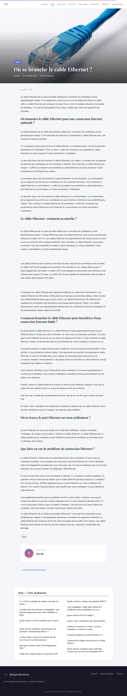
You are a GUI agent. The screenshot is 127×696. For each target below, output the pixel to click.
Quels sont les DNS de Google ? (80, 615)
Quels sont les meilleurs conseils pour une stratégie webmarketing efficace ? (37, 630)
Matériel (105, 4)
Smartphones (117, 4)
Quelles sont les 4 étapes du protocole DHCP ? (87, 601)
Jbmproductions (19, 674)
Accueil (45, 4)
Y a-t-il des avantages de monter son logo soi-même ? (39, 602)
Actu (53, 4)
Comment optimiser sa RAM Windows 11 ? (85, 635)
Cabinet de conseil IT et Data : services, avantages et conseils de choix (84, 627)
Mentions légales (107, 674)
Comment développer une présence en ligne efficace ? (86, 641)
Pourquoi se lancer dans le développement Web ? (37, 646)
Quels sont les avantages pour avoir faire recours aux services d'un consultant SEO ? (85, 650)
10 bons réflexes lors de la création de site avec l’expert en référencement (37, 638)
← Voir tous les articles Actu (33, 570)
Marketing (95, 4)
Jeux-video (83, 4)
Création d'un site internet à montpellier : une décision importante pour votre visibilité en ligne (39, 612)
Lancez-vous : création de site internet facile (86, 621)
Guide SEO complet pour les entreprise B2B (38, 654)
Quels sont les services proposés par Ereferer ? (39, 621)
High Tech (62, 4)
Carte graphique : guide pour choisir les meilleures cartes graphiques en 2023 (84, 608)
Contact (120, 674)
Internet (72, 4)
